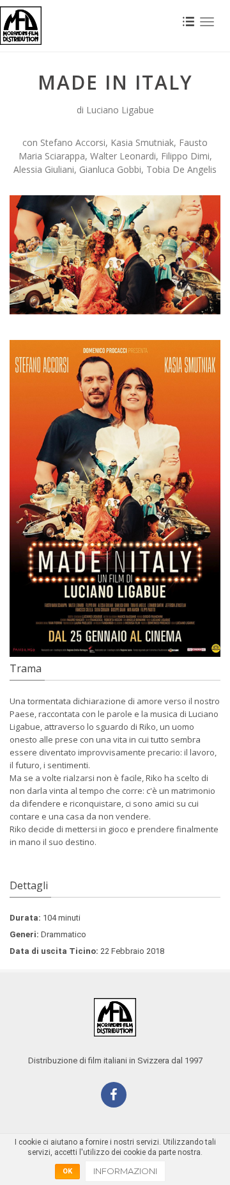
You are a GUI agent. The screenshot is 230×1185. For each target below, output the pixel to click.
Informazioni (125, 1171)
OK (67, 1171)
